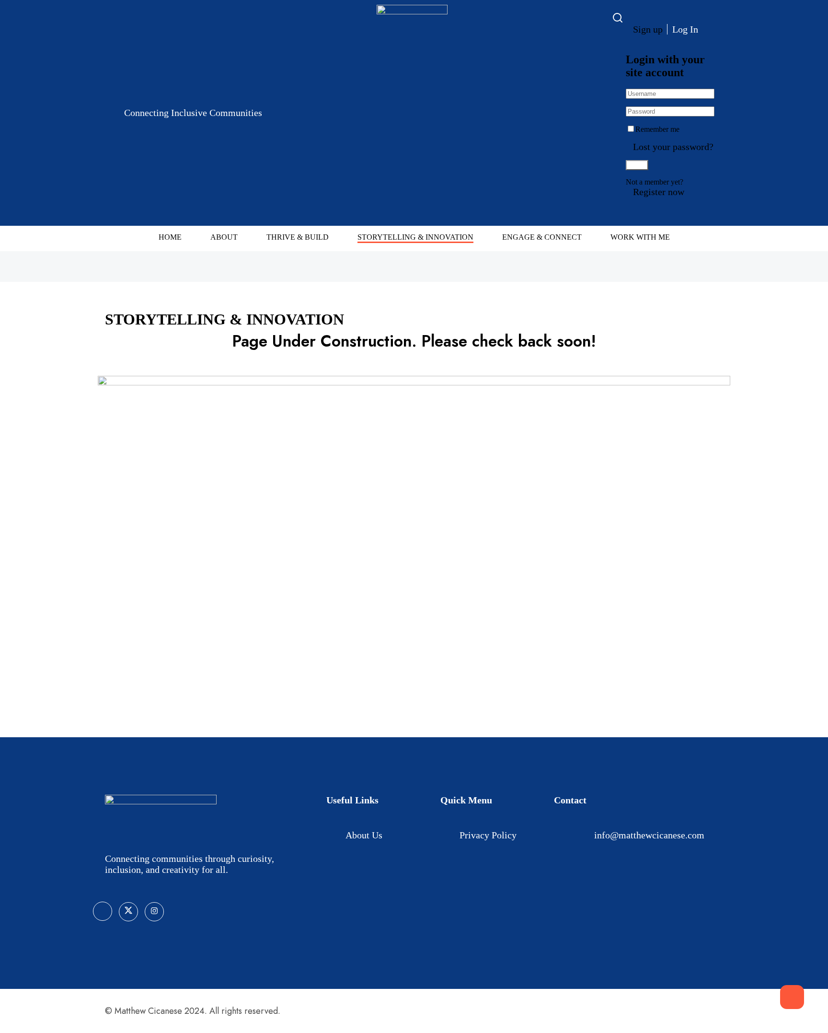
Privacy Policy (488, 835)
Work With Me (640, 237)
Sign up (648, 29)
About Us (363, 835)
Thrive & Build (297, 237)
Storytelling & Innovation (415, 237)
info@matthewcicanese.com (649, 835)
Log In (685, 29)
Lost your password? (673, 146)
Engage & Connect (542, 237)
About (224, 237)
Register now (658, 191)
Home (170, 237)
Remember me (657, 129)
